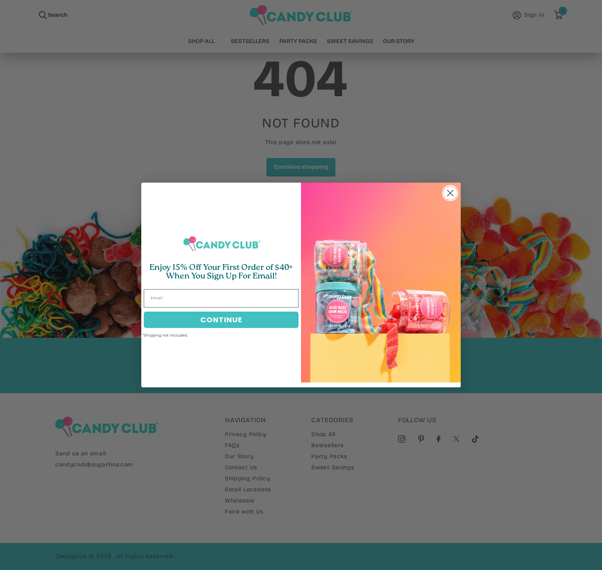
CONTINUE (221, 319)
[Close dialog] (450, 193)
